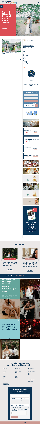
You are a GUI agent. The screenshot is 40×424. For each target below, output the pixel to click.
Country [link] (25, 58)
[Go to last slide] (1, 260)
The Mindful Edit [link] (5, 378)
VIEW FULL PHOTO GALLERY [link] (28, 47)
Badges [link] (29, 382)
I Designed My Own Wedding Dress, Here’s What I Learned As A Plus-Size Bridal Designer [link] (30, 263)
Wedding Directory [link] (6, 384)
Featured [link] (4, 27)
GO (37, 105)
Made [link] (4, 372)
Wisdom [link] (4, 371)
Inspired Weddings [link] (18, 371)
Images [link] (16, 372)
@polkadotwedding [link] (30, 275)
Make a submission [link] (31, 378)
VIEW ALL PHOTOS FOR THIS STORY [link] (9, 59)
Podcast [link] (4, 376)
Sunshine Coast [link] (26, 63)
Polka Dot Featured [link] (10, 258)
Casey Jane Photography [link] (28, 45)
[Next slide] (38, 260)
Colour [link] (16, 373)
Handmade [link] (25, 55)
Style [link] (16, 376)
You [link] (3, 373)
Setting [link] (16, 377)
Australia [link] (25, 61)
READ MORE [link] (10, 269)
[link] (1, 6)
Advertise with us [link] (30, 381)
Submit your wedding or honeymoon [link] (31, 380)
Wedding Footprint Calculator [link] (6, 380)
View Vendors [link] (31, 101)
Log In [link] (29, 374)
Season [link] (16, 378)
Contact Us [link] (29, 373)
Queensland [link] (25, 62)
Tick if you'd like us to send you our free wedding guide (19, 410)
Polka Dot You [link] (30, 258)
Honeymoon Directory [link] (6, 385)
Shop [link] (3, 377)
